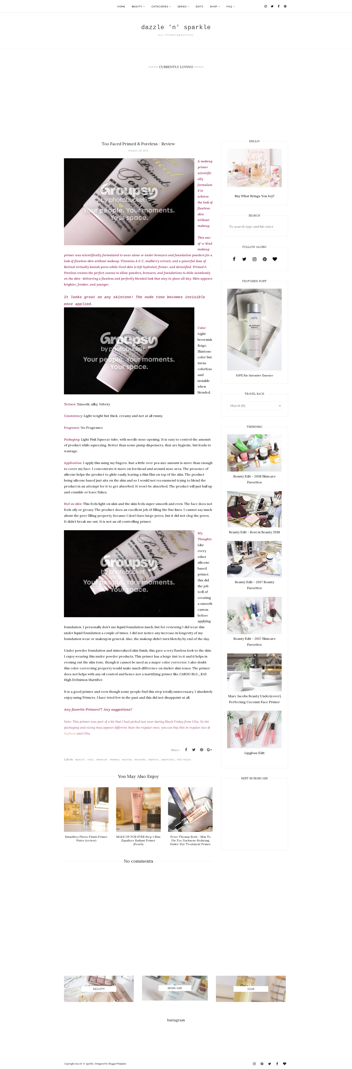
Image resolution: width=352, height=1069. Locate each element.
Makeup (102, 759)
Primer (114, 759)
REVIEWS (140, 759)
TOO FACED (184, 759)
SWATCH (153, 759)
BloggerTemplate (117, 1063)
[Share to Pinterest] (201, 750)
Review (127, 759)
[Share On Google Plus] (209, 750)
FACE (91, 759)
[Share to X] (193, 750)
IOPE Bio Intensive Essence (254, 375)
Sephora (70, 733)
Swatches (167, 759)
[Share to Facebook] (186, 750)
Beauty (80, 759)
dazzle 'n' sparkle (176, 27)
